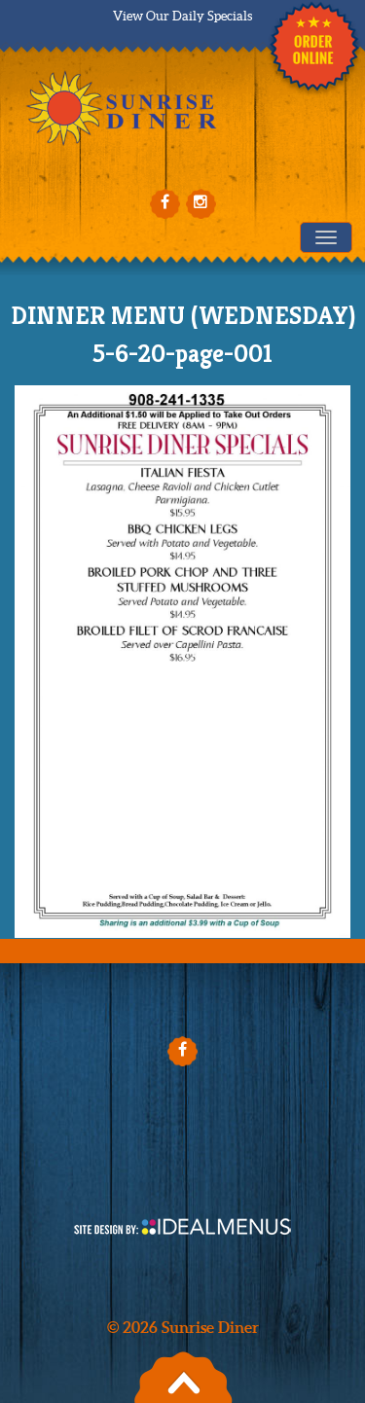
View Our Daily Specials (182, 16)
